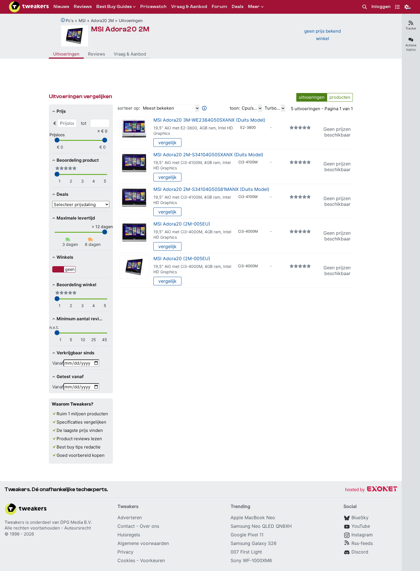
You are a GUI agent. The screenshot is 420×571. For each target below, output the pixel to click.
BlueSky (360, 517)
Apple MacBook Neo (253, 517)
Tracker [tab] (410, 28)
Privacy (125, 552)
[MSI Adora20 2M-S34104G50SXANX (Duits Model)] (134, 163)
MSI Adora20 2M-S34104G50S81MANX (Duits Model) (211, 189)
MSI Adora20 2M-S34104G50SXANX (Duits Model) (208, 154)
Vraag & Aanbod (130, 54)
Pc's (69, 20)
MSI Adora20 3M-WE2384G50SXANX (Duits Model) (209, 120)
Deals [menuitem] (237, 6)
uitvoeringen (312, 97)
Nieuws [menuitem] (61, 6)
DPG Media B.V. (76, 522)
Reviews (96, 54)
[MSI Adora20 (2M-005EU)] (134, 232)
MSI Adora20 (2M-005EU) (181, 224)
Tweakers (14, 522)
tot (83, 123)
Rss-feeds (362, 543)
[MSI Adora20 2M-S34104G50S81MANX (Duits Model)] (134, 198)
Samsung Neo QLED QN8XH (261, 526)
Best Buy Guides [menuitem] (114, 6)
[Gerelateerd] (63, 20)
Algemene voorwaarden (143, 543)
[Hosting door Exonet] (371, 490)
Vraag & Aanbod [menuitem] (189, 6)
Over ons (149, 526)
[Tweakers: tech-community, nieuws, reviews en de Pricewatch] (29, 7)
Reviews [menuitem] (83, 6)
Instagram (362, 535)
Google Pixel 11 (247, 535)
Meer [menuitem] (254, 6)
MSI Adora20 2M (120, 29)
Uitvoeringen (131, 20)
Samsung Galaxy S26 (254, 543)
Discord (359, 552)
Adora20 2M (102, 20)
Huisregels (128, 535)
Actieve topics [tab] (410, 47)
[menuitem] (364, 7)
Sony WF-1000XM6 (251, 560)
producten (339, 97)
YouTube (360, 526)
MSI (82, 20)
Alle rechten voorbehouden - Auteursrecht (48, 528)
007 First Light (246, 552)
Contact (126, 526)
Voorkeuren (152, 560)
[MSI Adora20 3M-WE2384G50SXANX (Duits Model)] (134, 128)
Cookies (126, 560)
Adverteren (129, 517)
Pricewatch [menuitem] (153, 6)
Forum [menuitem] (219, 6)
